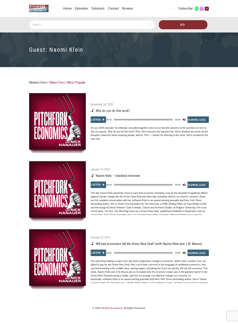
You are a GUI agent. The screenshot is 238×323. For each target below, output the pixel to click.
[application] (150, 119)
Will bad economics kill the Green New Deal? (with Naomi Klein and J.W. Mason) (149, 244)
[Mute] (184, 119)
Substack (98, 8)
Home (67, 8)
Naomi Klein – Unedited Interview (118, 176)
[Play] (98, 119)
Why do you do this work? (113, 111)
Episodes (81, 8)
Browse (127, 8)
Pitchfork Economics (112, 308)
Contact (113, 8)
